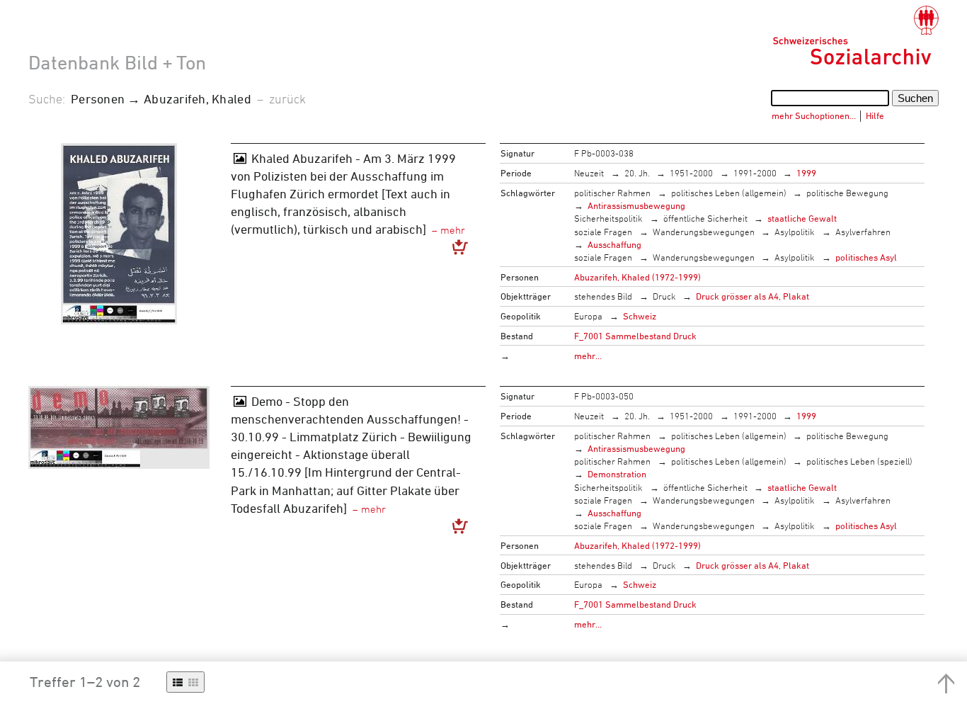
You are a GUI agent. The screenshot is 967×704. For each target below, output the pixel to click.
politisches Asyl (866, 257)
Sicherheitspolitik (608, 218)
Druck (664, 296)
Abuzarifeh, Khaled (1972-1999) (637, 277)
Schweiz (639, 316)
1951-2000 (691, 172)
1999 (806, 172)
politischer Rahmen (612, 192)
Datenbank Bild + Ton (117, 62)
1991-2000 (755, 172)
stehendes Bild (603, 296)
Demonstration (617, 473)
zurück (287, 98)
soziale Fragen (603, 231)
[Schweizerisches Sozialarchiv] (855, 35)
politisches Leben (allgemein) (728, 192)
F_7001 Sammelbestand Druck (635, 335)
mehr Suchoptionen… (814, 115)
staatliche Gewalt (802, 218)
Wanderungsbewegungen (704, 231)
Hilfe (875, 115)
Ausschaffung (614, 244)
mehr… (588, 355)
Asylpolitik (794, 231)
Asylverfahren (863, 231)
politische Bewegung (847, 192)
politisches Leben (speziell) (859, 461)
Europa (588, 316)
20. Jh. (637, 172)
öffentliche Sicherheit (705, 218)
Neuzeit (589, 172)
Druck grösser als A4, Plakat (752, 296)
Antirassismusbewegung (636, 205)
